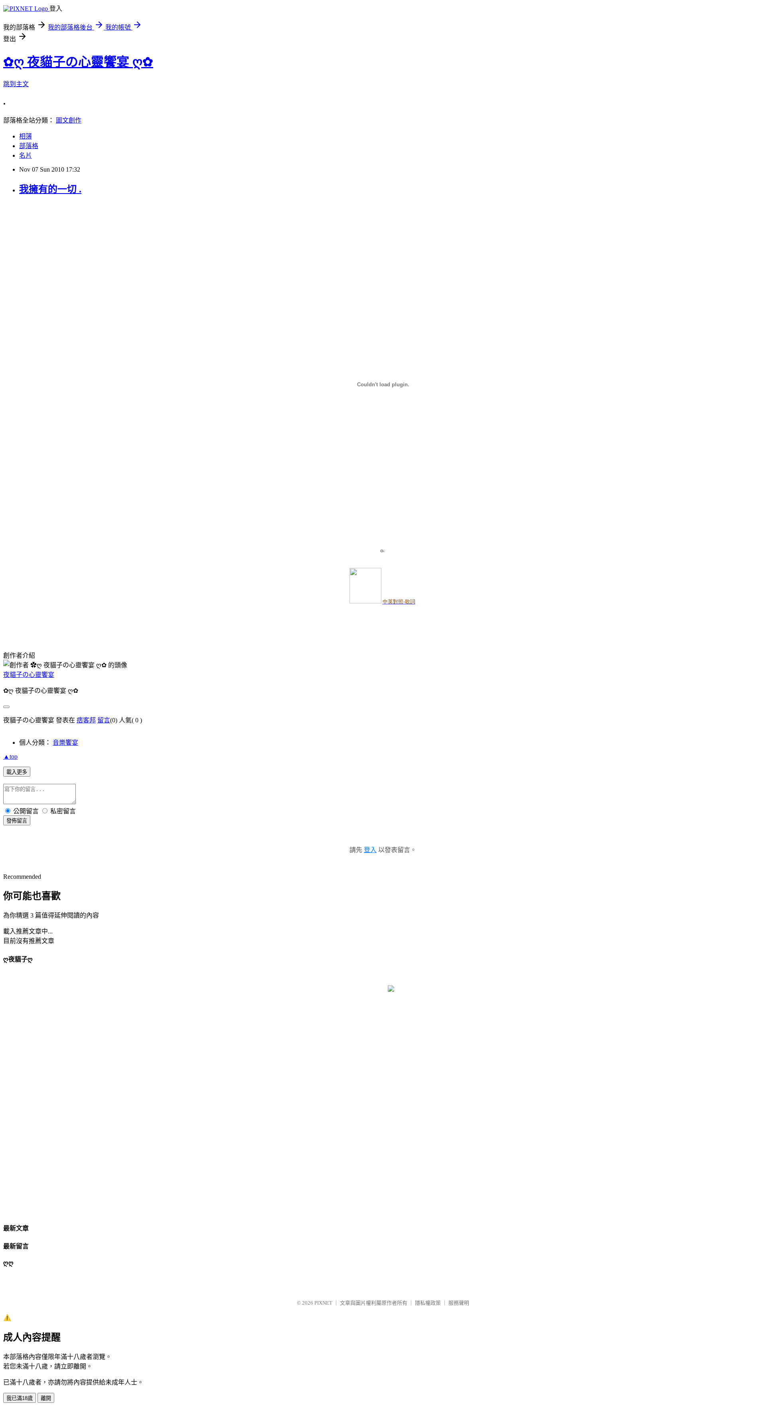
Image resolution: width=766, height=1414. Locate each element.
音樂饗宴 (65, 742)
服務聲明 (458, 1303)
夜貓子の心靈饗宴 (28, 674)
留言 (103, 720)
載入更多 (16, 772)
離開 (46, 1398)
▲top (10, 756)
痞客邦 (86, 720)
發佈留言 (16, 821)
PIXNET (323, 1303)
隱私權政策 (428, 1303)
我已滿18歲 (19, 1398)
